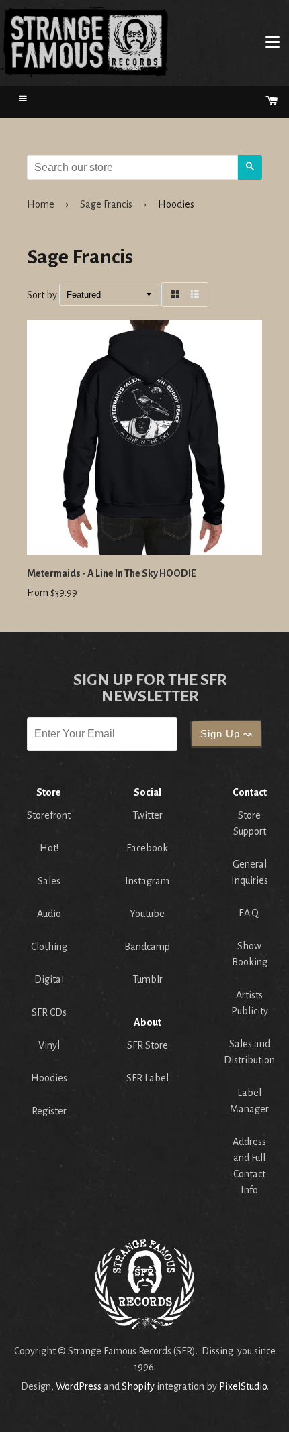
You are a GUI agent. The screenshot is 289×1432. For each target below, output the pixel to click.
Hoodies (49, 1078)
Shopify (138, 1386)
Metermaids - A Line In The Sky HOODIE (111, 573)
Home (84, 41)
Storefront (49, 815)
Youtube (147, 913)
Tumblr (147, 979)
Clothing (49, 946)
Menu (272, 41)
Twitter (147, 815)
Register (49, 1111)
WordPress (78, 1386)
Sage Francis (106, 204)
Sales (49, 881)
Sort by (42, 295)
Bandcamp (147, 946)
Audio (49, 913)
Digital (49, 979)
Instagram (147, 881)
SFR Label (147, 1078)
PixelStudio (243, 1386)
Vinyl (49, 1045)
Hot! (49, 848)
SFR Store (147, 1045)
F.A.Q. (249, 913)
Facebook (147, 848)
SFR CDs (49, 1012)
